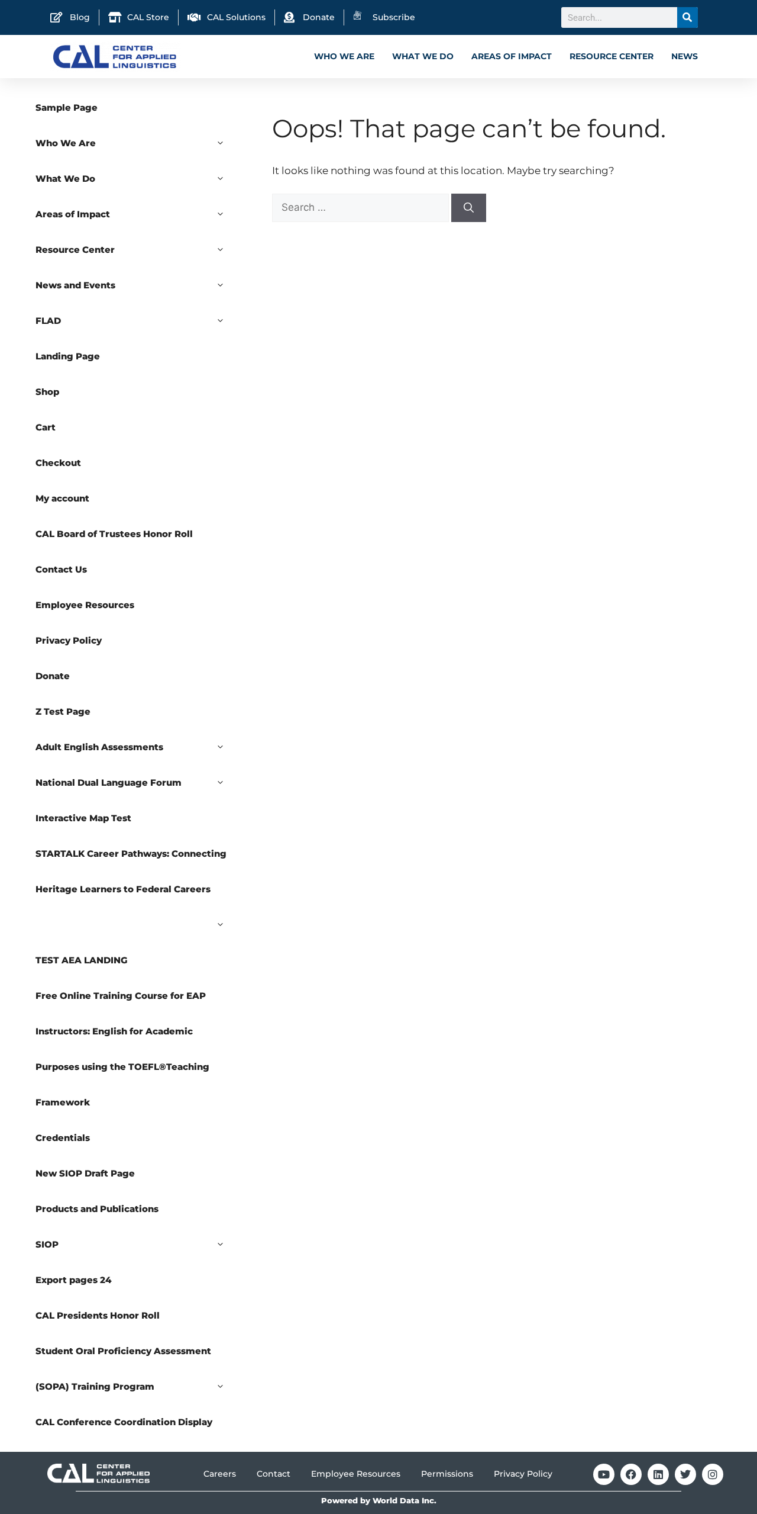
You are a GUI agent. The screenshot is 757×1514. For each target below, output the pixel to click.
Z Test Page (62, 711)
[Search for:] (361, 207)
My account (62, 498)
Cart (45, 427)
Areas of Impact (511, 56)
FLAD (48, 320)
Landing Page (67, 356)
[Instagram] (712, 1474)
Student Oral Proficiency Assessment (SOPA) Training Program (123, 1368)
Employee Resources (84, 604)
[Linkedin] (658, 1474)
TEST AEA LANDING (81, 960)
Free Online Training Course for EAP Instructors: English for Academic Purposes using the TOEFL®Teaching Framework (122, 1049)
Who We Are (344, 56)
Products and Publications (96, 1208)
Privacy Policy (68, 640)
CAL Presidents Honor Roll (97, 1315)
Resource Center (612, 56)
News (684, 56)
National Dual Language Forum (108, 782)
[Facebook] (631, 1474)
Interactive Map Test (83, 818)
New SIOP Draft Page (85, 1173)
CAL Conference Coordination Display (123, 1422)
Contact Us (61, 569)
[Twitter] (685, 1474)
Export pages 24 (73, 1279)
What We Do (423, 56)
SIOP (47, 1244)
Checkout (58, 462)
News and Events (75, 285)
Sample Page (66, 107)
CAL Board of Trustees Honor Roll (114, 533)
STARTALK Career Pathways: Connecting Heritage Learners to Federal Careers (131, 871)
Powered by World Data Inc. (378, 1500)
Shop (47, 391)
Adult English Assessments (99, 747)
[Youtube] (603, 1474)
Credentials (62, 1137)
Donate (52, 676)
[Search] (687, 17)
